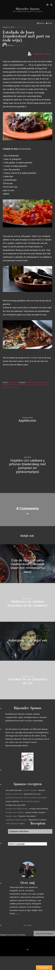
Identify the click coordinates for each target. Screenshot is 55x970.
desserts (41, 790)
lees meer (28, 925)
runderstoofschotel (20, 385)
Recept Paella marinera (30, 801)
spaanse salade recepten (35, 812)
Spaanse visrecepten (27, 816)
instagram (31, 944)
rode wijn (9, 385)
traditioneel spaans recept (16, 819)
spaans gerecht (33, 385)
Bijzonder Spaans (28, 8)
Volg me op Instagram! (44, 934)
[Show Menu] (46, 5)
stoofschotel (44, 385)
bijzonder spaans (20, 45)
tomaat (8, 387)
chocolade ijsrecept (14, 790)
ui (12, 387)
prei (4, 385)
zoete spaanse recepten (15, 823)
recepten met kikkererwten (17, 808)
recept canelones (12, 801)
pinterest (27, 944)
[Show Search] (50, 5)
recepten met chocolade (15, 805)
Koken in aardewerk (14, 794)
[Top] (27, 949)
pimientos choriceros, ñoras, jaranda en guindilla (26, 797)
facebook (23, 944)
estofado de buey (32, 382)
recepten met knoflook (38, 808)
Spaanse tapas (11, 816)
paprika (42, 382)
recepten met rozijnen (15, 812)
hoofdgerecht (13, 382)
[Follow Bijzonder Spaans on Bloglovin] (27, 770)
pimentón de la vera (32, 794)
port (47, 382)
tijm (4, 387)
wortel (16, 387)
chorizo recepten (30, 790)
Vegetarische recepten (37, 819)
